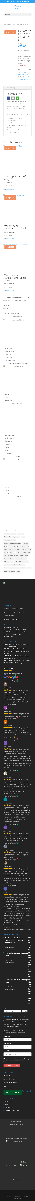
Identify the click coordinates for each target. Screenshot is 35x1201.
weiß (5, 571)
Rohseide (21, 562)
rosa (27, 562)
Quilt (15, 562)
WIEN (11, 647)
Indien (7, 395)
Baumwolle (7, 537)
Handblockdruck (8, 549)
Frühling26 (25, 543)
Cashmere (7, 540)
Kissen (27, 72)
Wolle (18, 571)
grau (14, 546)
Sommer (21, 565)
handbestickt (25, 546)
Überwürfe (8, 441)
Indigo (6, 552)
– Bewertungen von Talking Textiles (17, 660)
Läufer (7, 450)
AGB (5, 1086)
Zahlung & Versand (10, 1079)
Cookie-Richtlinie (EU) (12, 1110)
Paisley (12, 559)
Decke (13, 540)
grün (18, 546)
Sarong (7, 493)
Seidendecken (9, 438)
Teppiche (8, 453)
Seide (15, 565)
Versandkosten (22, 53)
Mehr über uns (8, 636)
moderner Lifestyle (13, 555)
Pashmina (23, 559)
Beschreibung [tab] (10, 88)
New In (6, 559)
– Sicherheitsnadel (16, 644)
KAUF (9, 658)
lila (5, 555)
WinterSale (12, 571)
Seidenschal (9, 348)
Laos (6, 398)
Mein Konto (7, 1075)
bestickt (20, 79)
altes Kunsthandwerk (10, 534)
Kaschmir (12, 552)
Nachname (7, 1043)
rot (5, 565)
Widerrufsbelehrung (10, 1082)
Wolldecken (8, 444)
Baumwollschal (10, 360)
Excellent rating (13, 663)
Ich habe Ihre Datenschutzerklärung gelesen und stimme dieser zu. (16, 1060)
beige (28, 77)
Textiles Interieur (11, 24)
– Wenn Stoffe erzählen (15, 649)
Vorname (7, 1036)
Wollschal (8, 354)
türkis (13, 568)
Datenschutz (9, 1107)
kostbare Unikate (21, 552)
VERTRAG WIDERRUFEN (13, 1092)
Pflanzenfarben (8, 562)
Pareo (17, 559)
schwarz (10, 565)
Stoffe (7, 487)
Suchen (24, 1011)
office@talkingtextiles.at (11, 619)
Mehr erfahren (8, 922)
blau (18, 537)
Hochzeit (24, 549)
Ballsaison (20, 534)
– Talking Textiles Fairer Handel (16, 656)
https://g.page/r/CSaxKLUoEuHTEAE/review (17, 930)
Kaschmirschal (9, 351)
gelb (5, 546)
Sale (29, 79)
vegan (29, 568)
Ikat (30, 549)
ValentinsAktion (21, 568)
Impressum (8, 1101)
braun (26, 79)
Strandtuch (7, 568)
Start (5, 24)
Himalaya (17, 549)
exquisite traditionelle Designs (12, 543)
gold (10, 546)
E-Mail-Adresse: (9, 1051)
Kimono (7, 490)
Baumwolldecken (10, 435)
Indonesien (8, 401)
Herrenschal (9, 357)
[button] (8, 98)
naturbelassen (24, 555)
